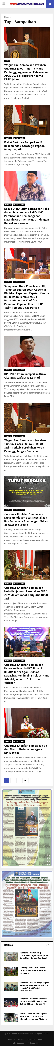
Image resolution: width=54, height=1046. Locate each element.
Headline (8, 138)
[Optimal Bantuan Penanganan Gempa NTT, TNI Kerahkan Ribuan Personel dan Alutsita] (11, 1017)
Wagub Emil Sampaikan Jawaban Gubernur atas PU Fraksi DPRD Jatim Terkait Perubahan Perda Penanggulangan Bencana (25, 446)
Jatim (22, 138)
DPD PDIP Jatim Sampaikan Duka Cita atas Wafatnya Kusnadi (25, 376)
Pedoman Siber (34, 1043)
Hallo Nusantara (18, 1043)
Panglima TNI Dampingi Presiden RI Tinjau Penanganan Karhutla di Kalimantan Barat (33, 955)
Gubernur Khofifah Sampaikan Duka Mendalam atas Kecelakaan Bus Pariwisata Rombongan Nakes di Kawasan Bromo (26, 519)
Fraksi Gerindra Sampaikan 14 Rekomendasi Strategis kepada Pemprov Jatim (24, 146)
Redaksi (21, 1040)
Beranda (11, 1040)
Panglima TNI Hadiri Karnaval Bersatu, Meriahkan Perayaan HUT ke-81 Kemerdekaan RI (33, 1001)
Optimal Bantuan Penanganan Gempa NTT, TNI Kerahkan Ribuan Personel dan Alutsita (33, 1016)
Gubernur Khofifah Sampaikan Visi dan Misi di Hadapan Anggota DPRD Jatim (26, 749)
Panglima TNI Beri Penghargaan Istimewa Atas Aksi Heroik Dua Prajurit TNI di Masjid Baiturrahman (34, 986)
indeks (7, 61)
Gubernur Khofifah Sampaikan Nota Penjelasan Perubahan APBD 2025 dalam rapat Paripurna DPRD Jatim (26, 593)
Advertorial (31, 1040)
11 (25, 780)
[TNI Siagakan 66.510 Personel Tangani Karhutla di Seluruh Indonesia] (11, 971)
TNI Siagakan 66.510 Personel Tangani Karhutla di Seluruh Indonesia (33, 970)
